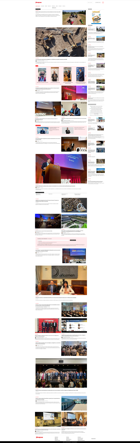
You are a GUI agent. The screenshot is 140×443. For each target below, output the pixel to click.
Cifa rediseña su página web (91, 156)
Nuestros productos (68, 439)
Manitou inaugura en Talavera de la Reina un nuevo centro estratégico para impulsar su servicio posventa (47, 336)
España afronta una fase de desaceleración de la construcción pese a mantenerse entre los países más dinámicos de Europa (48, 429)
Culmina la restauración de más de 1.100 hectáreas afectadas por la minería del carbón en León (91, 120)
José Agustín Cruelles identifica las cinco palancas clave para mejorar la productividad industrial (46, 119)
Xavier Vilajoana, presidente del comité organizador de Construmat (54, 128)
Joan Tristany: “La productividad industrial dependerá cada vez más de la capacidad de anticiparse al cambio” (48, 251)
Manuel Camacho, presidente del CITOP (79, 127)
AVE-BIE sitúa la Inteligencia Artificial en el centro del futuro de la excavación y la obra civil (73, 429)
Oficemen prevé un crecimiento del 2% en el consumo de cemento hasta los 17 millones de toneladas (56, 297)
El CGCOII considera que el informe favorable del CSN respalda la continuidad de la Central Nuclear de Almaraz (91, 82)
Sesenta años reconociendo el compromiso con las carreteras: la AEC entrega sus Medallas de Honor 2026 (57, 390)
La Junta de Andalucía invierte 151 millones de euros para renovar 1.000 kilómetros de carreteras (92, 89)
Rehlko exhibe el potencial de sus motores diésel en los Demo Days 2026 (48, 11)
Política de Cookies (80, 439)
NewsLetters (56, 439)
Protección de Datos (80, 438)
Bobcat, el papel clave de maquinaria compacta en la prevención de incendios (91, 163)
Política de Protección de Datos (73, 245)
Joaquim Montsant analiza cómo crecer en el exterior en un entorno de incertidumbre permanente (55, 186)
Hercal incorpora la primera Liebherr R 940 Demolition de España (96, 74)
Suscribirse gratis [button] (98, 2)
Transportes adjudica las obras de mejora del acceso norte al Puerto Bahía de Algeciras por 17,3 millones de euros (95, 135)
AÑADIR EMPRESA (93, 438)
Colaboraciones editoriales (81, 440)
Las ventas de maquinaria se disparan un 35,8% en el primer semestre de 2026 (51, 59)
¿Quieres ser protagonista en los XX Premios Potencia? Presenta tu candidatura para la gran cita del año (47, 201)
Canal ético (67, 438)
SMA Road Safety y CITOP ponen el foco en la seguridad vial (92, 39)
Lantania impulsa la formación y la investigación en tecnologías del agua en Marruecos (92, 66)
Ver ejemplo (50, 238)
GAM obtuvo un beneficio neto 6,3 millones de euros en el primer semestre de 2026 (96, 98)
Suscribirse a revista (57, 440)
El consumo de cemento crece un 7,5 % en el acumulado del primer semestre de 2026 (95, 47)
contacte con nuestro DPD (44, 245)
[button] (85, 76)
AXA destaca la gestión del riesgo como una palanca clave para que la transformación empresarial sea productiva (47, 89)
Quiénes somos (68, 440)
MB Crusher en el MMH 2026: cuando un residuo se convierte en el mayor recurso (92, 30)
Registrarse (56, 438)
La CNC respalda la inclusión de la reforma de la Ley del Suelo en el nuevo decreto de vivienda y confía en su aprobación (91, 151)
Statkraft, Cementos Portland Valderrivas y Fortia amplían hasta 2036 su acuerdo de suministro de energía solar (92, 172)
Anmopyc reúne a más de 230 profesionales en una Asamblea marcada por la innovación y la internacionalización (48, 305)
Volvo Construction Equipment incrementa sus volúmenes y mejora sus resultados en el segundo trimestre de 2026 (95, 181)
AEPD (66, 245)
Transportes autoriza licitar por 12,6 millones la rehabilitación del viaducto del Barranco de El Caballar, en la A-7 (92, 129)
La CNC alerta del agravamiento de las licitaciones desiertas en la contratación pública (73, 119)
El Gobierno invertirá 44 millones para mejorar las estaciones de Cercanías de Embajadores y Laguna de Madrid (91, 144)
